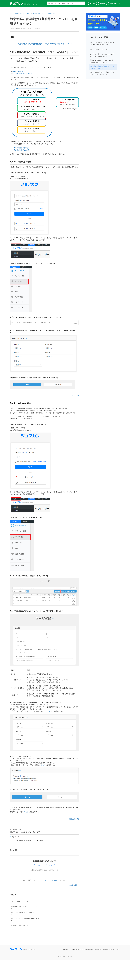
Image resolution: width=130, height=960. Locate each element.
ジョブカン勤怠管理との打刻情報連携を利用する (25, 913)
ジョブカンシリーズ (50, 13)
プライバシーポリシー (76, 949)
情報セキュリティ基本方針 (93, 949)
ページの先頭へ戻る (71, 885)
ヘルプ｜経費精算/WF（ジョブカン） (20, 13)
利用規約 (65, 949)
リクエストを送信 (51, 880)
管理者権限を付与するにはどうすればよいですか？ (25, 907)
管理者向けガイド (38, 13)
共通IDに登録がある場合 (21, 148)
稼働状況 (102, 3)
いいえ (50, 865)
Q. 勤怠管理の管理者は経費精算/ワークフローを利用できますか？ (44, 44)
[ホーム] (24, 3)
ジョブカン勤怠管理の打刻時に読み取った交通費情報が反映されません (102, 43)
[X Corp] (13, 850)
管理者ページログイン (19, 71)
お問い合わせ (114, 3)
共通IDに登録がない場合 (21, 150)
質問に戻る (75, 395)
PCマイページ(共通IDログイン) (22, 74)
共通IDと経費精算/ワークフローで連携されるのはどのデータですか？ (102, 61)
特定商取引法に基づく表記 (111, 949)
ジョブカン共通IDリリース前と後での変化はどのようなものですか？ (102, 55)
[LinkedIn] (16, 850)
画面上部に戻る (74, 819)
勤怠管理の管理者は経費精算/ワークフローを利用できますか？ (102, 67)
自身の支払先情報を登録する (19, 925)
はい (38, 865)
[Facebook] (11, 850)
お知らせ (92, 3)
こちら (19, 418)
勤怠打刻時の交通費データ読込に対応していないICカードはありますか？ (102, 73)
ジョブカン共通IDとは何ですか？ (21, 901)
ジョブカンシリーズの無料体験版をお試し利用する (25, 919)
